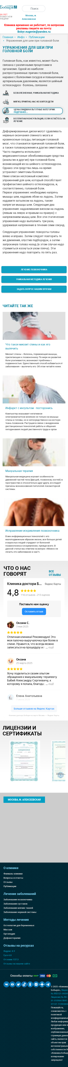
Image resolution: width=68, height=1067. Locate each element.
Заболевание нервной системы (19, 912)
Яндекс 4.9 (9, 951)
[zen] (42, 984)
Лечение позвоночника (34, 269)
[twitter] (18, 984)
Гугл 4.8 (7, 955)
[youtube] (12, 984)
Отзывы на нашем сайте (16, 963)
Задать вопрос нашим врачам (34, 289)
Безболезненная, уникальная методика (36, 93)
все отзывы (55, 573)
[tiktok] (24, 984)
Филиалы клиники (12, 873)
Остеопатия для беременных (18, 925)
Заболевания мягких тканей (18, 908)
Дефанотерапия (11, 938)
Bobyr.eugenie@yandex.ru (34, 31)
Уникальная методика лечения (34, 279)
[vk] (6, 984)
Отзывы (8, 882)
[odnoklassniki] (30, 984)
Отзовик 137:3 (10, 959)
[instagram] (36, 984)
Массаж (7, 929)
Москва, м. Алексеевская (24, 799)
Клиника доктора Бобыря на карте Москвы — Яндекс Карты (34, 715)
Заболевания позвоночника (17, 899)
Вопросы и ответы (13, 878)
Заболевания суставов (15, 903)
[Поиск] (25, 8)
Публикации (9, 886)
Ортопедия (9, 933)
